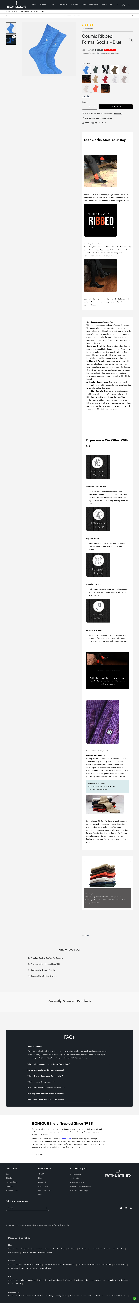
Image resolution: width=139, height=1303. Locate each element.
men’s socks (66, 1138)
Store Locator (43, 1186)
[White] (114, 79)
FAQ (40, 1194)
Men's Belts (39, 1296)
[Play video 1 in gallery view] (11, 39)
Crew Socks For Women (52, 1264)
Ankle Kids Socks (82, 1280)
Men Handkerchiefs (26, 1296)
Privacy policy (44, 1225)
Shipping (100, 53)
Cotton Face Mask (87, 1296)
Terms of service (54, 1225)
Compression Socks (28, 1249)
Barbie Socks (123, 1280)
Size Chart (86, 96)
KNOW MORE (40, 1154)
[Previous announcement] (6, 16)
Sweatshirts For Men (29, 1252)
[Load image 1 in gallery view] (11, 27)
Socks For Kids (13, 1280)
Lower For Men (109, 1249)
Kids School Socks (55, 1280)
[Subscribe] (46, 1208)
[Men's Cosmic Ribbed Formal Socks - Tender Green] (95, 79)
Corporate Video (44, 1190)
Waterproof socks (44, 1249)
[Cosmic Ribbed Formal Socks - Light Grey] (124, 79)
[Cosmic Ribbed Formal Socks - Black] (105, 88)
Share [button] (87, 935)
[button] (35, 4)
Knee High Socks (69, 1264)
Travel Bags (50, 1296)
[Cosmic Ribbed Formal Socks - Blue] (86, 69)
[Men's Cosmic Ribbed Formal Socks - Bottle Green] (95, 69)
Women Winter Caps (119, 1296)
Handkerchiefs (11, 1182)
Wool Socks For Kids (97, 1280)
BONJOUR (15, 1225)
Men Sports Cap (61, 1296)
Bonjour (14, 11)
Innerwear (9, 1186)
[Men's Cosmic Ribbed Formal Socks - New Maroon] (105, 79)
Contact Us (42, 1182)
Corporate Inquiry (77, 1182)
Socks (8, 1174)
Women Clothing (12, 1190)
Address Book (75, 1174)
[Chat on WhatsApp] (134, 1298)
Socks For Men (13, 1249)
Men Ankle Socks (85, 1249)
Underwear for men (45, 1252)
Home (8, 11)
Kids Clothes (112, 1280)
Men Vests (120, 1249)
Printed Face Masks (103, 1296)
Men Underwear (13, 1252)
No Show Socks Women (32, 1264)
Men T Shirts (97, 1249)
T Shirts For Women (104, 1264)
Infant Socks (69, 1280)
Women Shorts (13, 1268)
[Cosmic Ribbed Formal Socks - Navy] (105, 69)
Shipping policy (65, 1225)
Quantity (85, 102)
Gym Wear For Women (29, 1268)
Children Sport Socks (28, 1280)
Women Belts (74, 1296)
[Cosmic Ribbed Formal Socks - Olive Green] (114, 69)
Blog (40, 1178)
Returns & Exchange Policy (80, 1186)
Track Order (74, 1178)
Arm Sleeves (12, 1296)
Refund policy (36, 1225)
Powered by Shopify (25, 1225)
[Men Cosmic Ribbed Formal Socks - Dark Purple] (86, 79)
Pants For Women (120, 1264)
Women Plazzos (45, 1268)
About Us (41, 1174)
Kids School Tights (14, 1284)
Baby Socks (43, 1280)
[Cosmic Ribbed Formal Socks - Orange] (95, 88)
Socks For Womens (15, 1264)
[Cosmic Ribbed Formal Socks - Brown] (124, 69)
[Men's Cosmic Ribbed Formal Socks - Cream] (86, 88)
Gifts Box (9, 1178)
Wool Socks (72, 1249)
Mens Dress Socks (59, 1249)
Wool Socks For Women (86, 1264)
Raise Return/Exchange (79, 1190)
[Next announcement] (132, 16)
